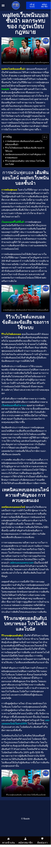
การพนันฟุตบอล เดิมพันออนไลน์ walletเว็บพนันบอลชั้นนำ (24, 143)
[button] (3, 5)
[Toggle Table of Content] (43, 137)
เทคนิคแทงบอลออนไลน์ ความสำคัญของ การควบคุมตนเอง (25, 156)
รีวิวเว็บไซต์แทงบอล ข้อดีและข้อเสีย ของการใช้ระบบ (25, 149)
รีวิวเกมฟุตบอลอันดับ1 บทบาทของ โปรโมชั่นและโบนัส (25, 162)
